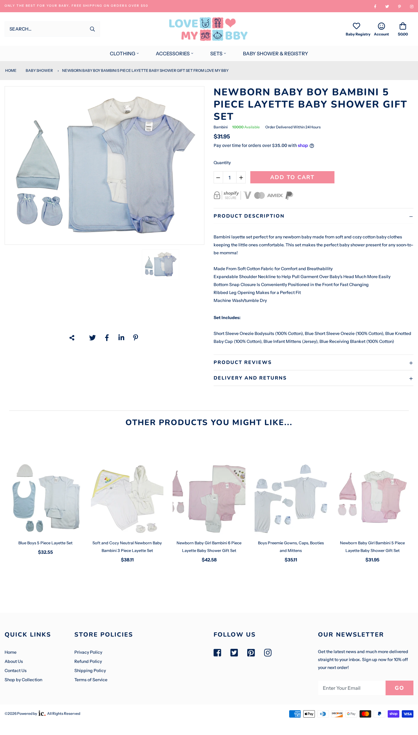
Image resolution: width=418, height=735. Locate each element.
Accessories (173, 53)
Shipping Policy (90, 670)
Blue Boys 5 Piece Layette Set (45, 542)
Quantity (222, 162)
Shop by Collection (23, 679)
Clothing (122, 53)
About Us (14, 661)
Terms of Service (90, 679)
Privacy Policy (88, 652)
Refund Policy (88, 661)
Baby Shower (39, 70)
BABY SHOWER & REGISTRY (275, 53)
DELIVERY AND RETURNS (250, 378)
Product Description (249, 216)
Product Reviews (243, 362)
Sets (216, 53)
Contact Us (16, 670)
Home (11, 70)
